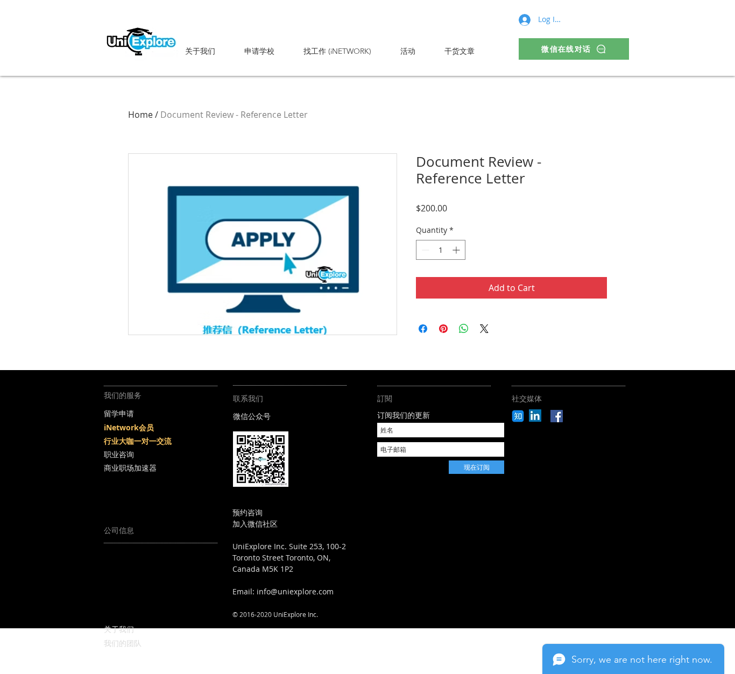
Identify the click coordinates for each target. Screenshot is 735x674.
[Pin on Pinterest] (443, 328)
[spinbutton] (440, 249)
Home (140, 114)
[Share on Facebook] (422, 328)
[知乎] (518, 416)
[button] (268, 51)
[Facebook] (556, 416)
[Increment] (457, 249)
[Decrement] (424, 249)
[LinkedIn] (535, 415)
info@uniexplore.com (295, 591)
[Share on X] (484, 328)
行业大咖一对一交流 (138, 441)
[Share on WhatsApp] (463, 328)
